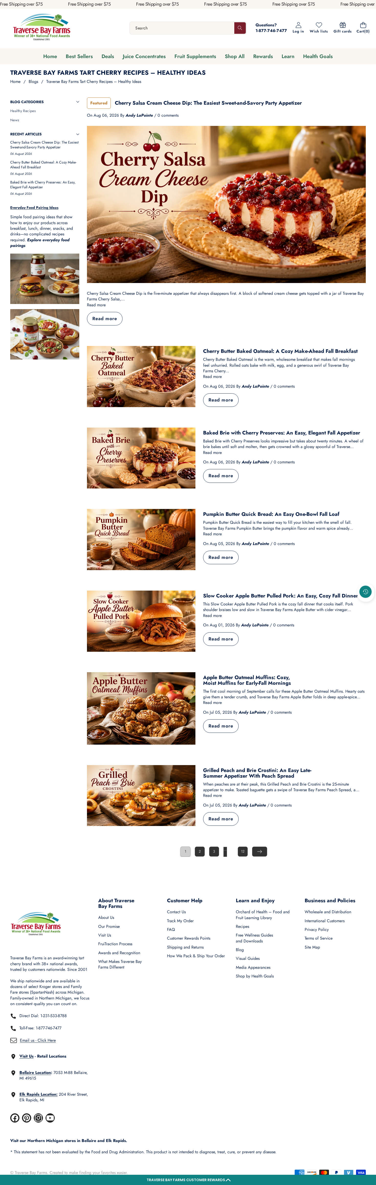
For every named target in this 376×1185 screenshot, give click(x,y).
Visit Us (104, 935)
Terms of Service (319, 938)
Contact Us (176, 912)
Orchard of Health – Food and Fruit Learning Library (263, 914)
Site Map (312, 947)
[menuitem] (44, 111)
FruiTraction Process (115, 944)
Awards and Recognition (119, 953)
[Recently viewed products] (365, 591)
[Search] (240, 28)
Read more (96, 305)
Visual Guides (248, 958)
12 (243, 851)
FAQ (171, 929)
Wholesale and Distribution (328, 912)
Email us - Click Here (38, 1040)
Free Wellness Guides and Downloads (254, 938)
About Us (106, 917)
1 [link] (185, 851)
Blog (240, 950)
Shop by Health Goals (255, 976)
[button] (188, 1180)
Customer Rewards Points (188, 938)
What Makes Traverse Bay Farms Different (120, 964)
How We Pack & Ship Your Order (196, 956)
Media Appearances (253, 967)
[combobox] (188, 28)
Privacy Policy (317, 929)
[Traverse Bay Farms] (41, 28)
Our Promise (109, 926)
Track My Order (180, 921)
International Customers (325, 921)
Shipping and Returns (185, 947)
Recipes (242, 926)
